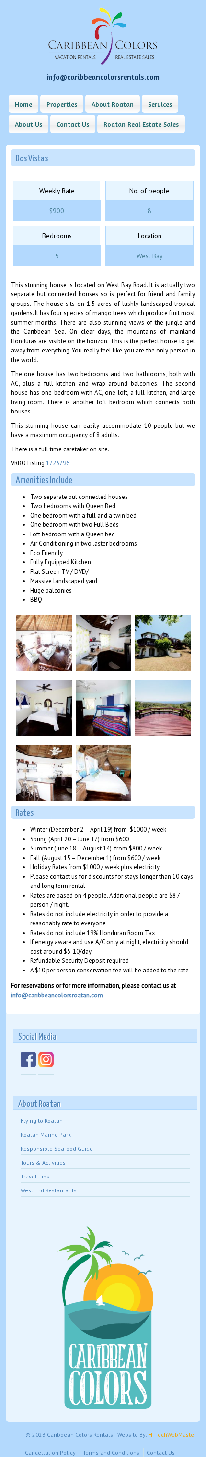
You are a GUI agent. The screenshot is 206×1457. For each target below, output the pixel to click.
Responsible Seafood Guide (57, 1148)
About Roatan (113, 104)
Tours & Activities (43, 1162)
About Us (28, 124)
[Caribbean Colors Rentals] (103, 63)
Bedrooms (57, 235)
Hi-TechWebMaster (172, 1434)
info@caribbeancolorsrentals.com (103, 77)
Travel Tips (35, 1176)
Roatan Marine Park (46, 1134)
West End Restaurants (49, 1190)
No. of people (149, 190)
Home (23, 104)
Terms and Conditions (111, 1452)
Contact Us (73, 124)
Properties (61, 104)
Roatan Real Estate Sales (141, 124)
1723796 (57, 463)
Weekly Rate (57, 190)
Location (149, 235)
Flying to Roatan (42, 1120)
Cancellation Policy (50, 1452)
